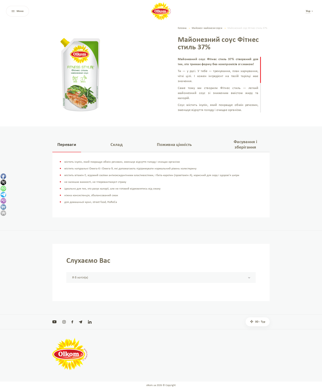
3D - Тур (260, 321)
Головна (182, 28)
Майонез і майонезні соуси (207, 28)
